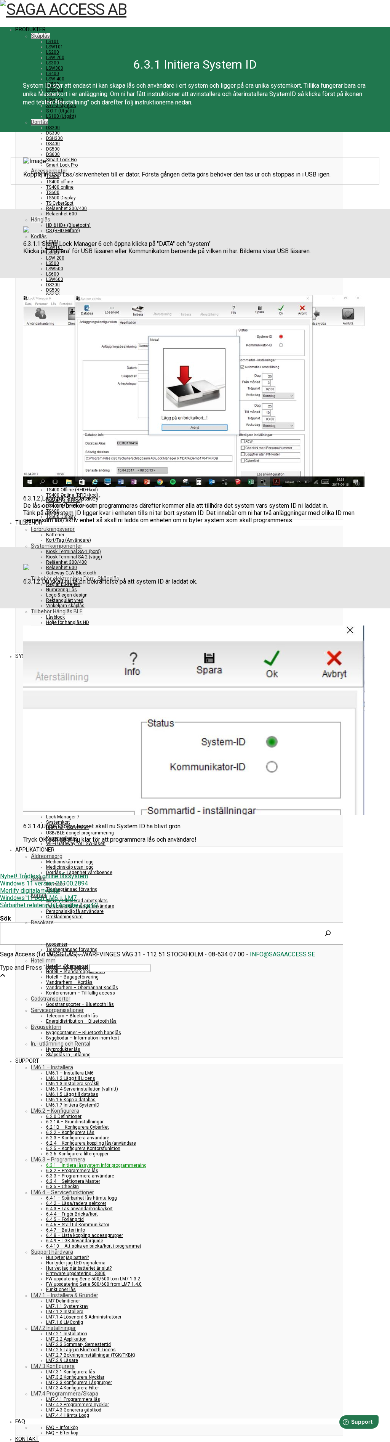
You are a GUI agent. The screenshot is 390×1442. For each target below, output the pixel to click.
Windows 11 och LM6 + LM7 (38, 897)
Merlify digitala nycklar (30, 890)
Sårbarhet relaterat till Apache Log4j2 (49, 905)
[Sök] (327, 933)
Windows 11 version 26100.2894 (44, 883)
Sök (5, 918)
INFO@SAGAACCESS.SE (282, 954)
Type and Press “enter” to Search (44, 967)
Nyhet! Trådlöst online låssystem (44, 876)
